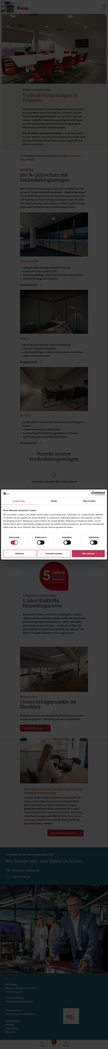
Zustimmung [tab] (19, 501)
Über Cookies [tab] (89, 501)
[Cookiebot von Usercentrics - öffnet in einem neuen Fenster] (93, 493)
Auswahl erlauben (54, 553)
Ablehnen (19, 553)
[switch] (41, 542)
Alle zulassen (88, 553)
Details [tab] (54, 501)
